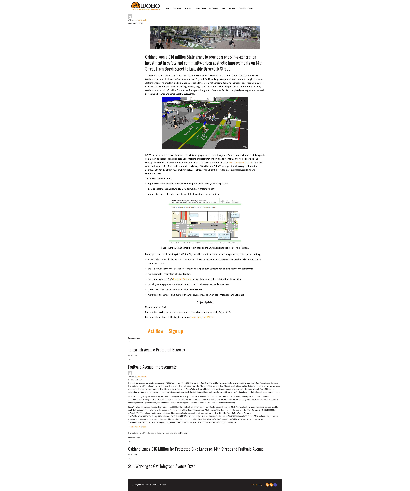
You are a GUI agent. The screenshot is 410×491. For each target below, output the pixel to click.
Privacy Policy (257, 485)
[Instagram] (267, 485)
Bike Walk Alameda (138, 427)
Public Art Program (182, 279)
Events (223, 8)
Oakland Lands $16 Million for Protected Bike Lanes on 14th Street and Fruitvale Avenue (196, 449)
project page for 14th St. (202, 317)
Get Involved (213, 8)
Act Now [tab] (155, 330)
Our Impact (177, 8)
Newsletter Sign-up (246, 8)
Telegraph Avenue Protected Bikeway (156, 349)
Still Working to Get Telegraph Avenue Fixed (161, 466)
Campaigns (188, 8)
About (168, 8)
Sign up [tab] (176, 330)
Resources (232, 8)
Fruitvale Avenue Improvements (152, 367)
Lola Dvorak (141, 20)
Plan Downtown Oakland (241, 162)
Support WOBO (201, 8)
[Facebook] (271, 485)
